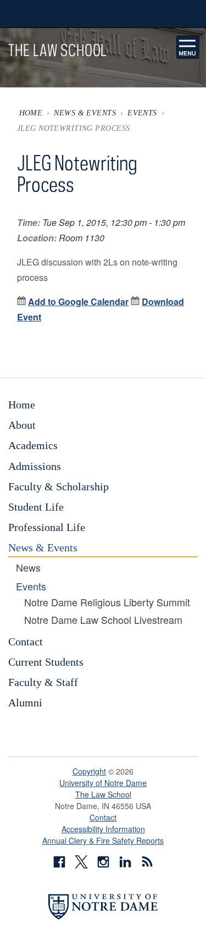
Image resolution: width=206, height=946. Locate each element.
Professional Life (46, 527)
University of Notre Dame (103, 782)
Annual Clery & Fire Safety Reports (103, 840)
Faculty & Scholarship (58, 486)
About (22, 425)
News (28, 568)
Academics (33, 445)
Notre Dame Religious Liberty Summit (107, 602)
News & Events (85, 112)
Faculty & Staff (43, 682)
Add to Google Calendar (78, 301)
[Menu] (187, 47)
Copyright (89, 771)
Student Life (36, 507)
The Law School (103, 794)
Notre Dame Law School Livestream (103, 620)
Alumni (25, 702)
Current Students (45, 662)
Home (31, 112)
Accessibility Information (103, 828)
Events (142, 112)
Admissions (34, 466)
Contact (25, 641)
